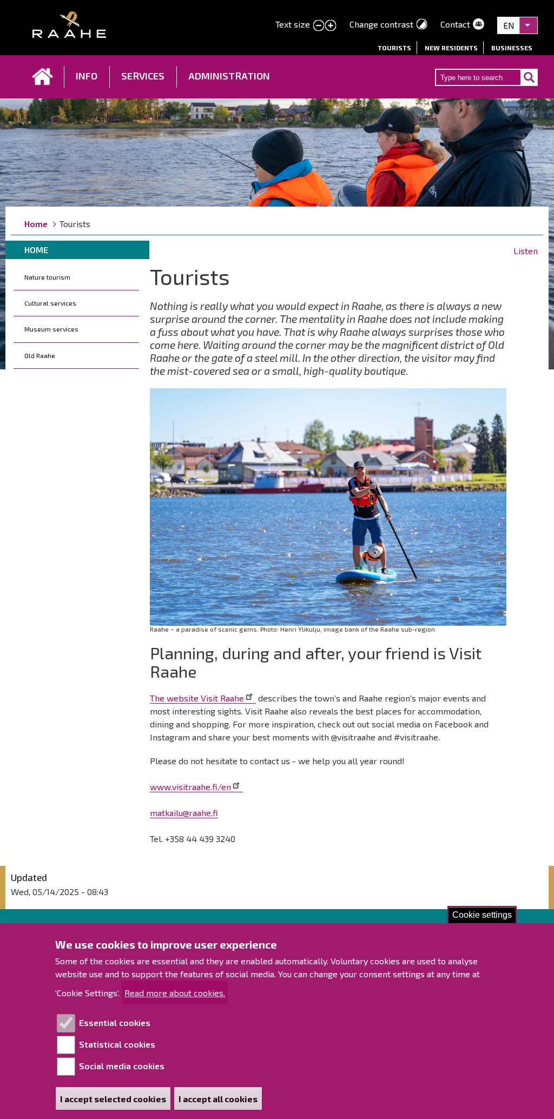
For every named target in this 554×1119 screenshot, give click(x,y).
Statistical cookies (117, 1044)
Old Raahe (39, 355)
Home (36, 223)
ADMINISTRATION (229, 76)
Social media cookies (121, 1066)
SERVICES (142, 76)
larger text (331, 26)
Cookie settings (482, 914)
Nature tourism (47, 277)
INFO (86, 76)
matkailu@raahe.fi (184, 812)
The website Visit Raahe (197, 698)
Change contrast (381, 24)
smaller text (319, 26)
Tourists (394, 47)
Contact (455, 24)
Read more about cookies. (174, 993)
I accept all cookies (218, 1099)
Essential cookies (114, 1022)
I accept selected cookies (113, 1099)
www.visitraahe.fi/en (190, 787)
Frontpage (42, 76)
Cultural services (50, 303)
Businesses (511, 47)
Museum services (51, 329)
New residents (451, 47)
